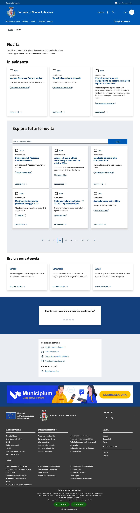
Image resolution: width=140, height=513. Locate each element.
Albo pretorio (75, 469)
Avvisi (16, 71)
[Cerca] (131, 12)
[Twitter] (112, 12)
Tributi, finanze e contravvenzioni (83, 442)
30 (49, 240)
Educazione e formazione (79, 435)
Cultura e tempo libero (46, 439)
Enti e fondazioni (12, 445)
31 (54, 240)
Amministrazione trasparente (81, 466)
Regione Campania (12, 3)
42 (88, 240)
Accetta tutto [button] (61, 504)
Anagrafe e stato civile (46, 436)
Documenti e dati (12, 454)
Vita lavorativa (43, 442)
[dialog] (70, 500)
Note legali (74, 475)
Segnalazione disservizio (47, 469)
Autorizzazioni (75, 451)
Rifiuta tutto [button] (79, 504)
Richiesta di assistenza (46, 475)
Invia (117, 141)
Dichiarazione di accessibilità (81, 478)
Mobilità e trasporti (45, 451)
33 (66, 240)
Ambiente (74, 445)
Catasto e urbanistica (46, 448)
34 (71, 240)
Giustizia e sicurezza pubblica (81, 439)
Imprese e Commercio (46, 445)
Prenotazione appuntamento (49, 466)
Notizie (22, 150)
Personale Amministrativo (15, 451)
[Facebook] (107, 12)
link (91, 500)
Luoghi (105, 455)
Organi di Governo (12, 436)
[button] (70, 509)
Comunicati (107, 439)
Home (10, 29)
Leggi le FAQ (43, 472)
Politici (8, 448)
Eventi (105, 452)
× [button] (137, 489)
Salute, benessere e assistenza (82, 448)
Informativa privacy (77, 472)
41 (83, 240)
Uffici (8, 442)
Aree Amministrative (13, 439)
